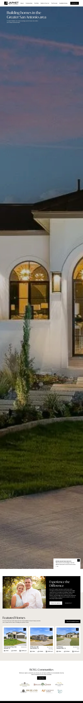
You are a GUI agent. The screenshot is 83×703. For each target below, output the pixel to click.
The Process (54, 3)
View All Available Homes (73, 621)
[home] (11, 3)
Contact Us (74, 3)
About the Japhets (55, 603)
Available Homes (63, 3)
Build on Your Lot (45, 3)
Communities (29, 3)
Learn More (41, 678)
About (22, 3)
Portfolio (36, 3)
